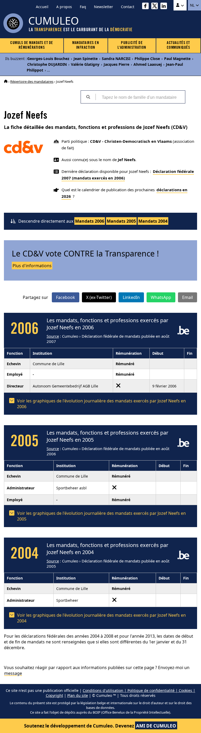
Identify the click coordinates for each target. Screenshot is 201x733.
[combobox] (140, 97)
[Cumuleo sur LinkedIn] (165, 7)
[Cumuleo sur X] (155, 7)
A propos (64, 6)
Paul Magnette (177, 58)
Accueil (42, 6)
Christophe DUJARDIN (47, 64)
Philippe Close (147, 58)
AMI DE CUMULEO (156, 726)
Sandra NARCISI (116, 58)
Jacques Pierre (116, 64)
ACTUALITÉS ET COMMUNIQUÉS (178, 45)
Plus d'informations (32, 266)
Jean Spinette (86, 58)
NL (193, 5)
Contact (127, 6)
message (13, 673)
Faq (83, 6)
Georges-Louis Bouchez (48, 58)
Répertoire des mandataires (31, 81)
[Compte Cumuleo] (180, 5)
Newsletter (103, 6)
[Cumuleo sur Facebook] (146, 7)
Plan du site (77, 695)
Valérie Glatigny (85, 64)
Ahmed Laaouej (147, 64)
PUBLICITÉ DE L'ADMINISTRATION (132, 45)
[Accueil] (6, 81)
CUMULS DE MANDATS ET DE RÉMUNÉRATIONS (31, 45)
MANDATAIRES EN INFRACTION (85, 45)
